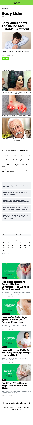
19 (12, 245)
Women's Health (5, 313)
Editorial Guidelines (8, 407)
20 (16, 245)
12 (12, 242)
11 (8, 242)
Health (3, 379)
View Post (5, 58)
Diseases (5, 20)
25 (8, 247)
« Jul (3, 256)
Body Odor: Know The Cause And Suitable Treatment (15, 26)
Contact (19, 409)
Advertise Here (25, 407)
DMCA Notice (17, 407)
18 (8, 245)
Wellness (4, 278)
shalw (3, 55)
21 (20, 245)
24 (4, 247)
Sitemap (14, 409)
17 (3, 245)
